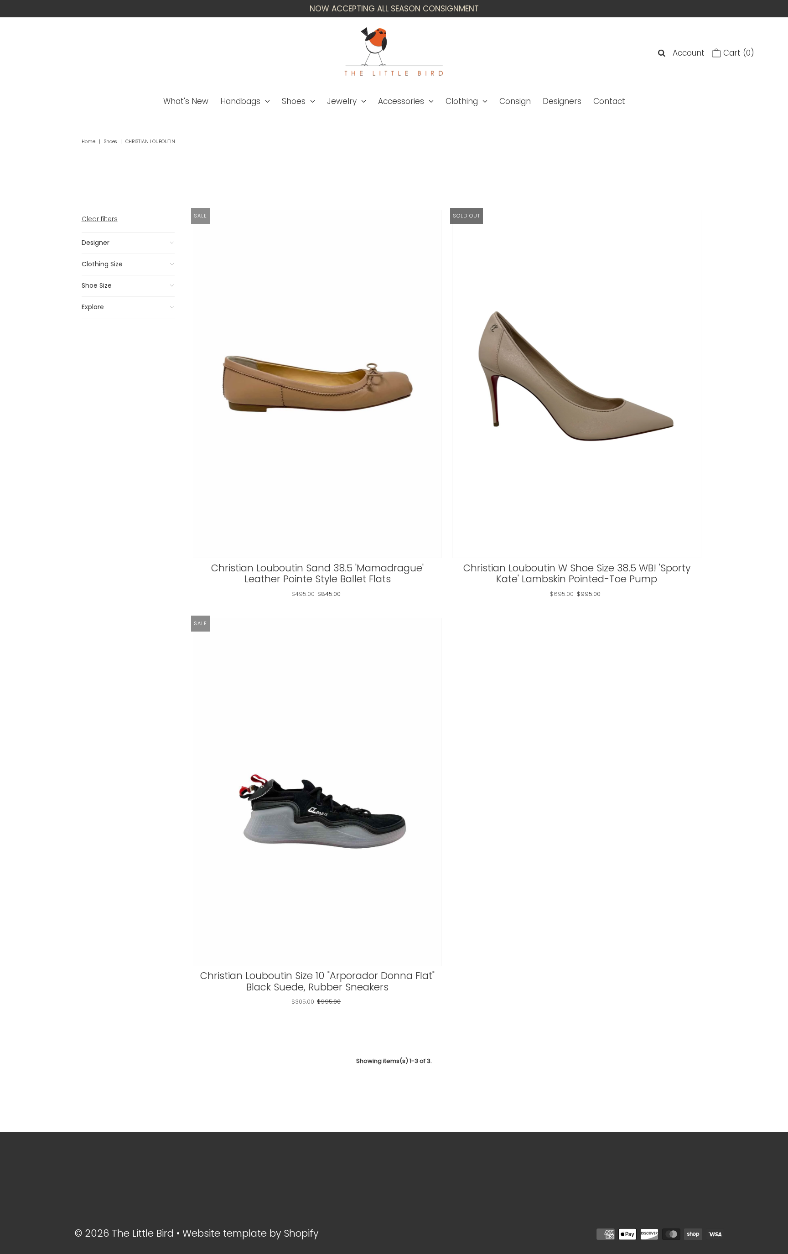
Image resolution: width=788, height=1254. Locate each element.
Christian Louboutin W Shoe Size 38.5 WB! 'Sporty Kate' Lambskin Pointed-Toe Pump (576, 573)
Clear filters (100, 218)
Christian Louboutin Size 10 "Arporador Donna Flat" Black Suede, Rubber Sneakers (317, 981)
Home (88, 141)
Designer (95, 242)
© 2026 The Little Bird (125, 1233)
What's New (185, 101)
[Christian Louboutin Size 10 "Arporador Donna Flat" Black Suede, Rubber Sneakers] (317, 792)
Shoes (294, 101)
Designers (562, 101)
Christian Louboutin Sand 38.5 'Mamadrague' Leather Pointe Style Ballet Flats (317, 573)
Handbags (240, 101)
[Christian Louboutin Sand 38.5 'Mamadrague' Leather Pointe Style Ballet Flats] (317, 384)
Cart (737, 52)
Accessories (401, 101)
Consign (515, 101)
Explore (93, 306)
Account (689, 52)
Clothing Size (102, 264)
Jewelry (342, 101)
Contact (609, 101)
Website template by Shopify (250, 1233)
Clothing (462, 101)
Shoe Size (97, 285)
